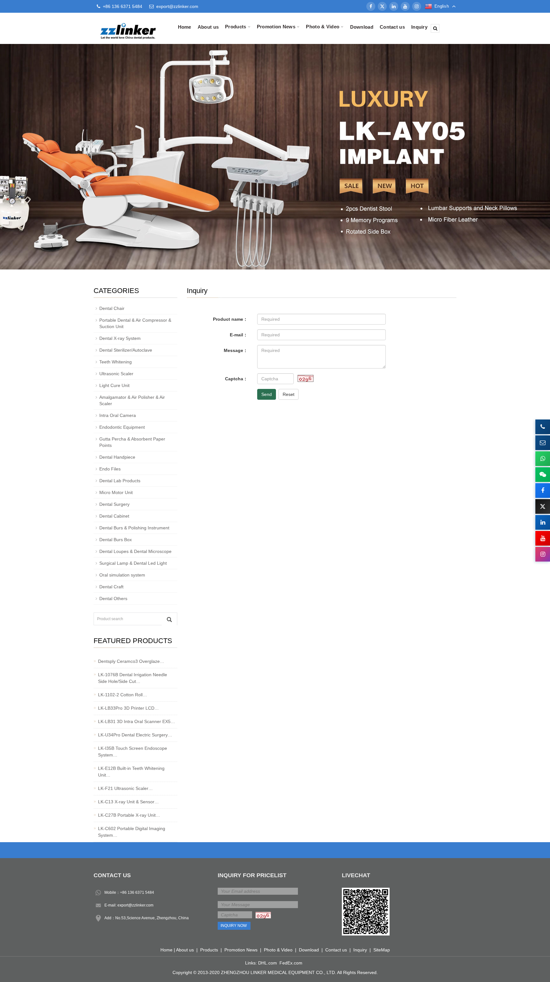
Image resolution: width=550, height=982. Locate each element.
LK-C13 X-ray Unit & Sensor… (128, 801)
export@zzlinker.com (177, 6)
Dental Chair (111, 308)
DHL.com (267, 962)
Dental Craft (111, 586)
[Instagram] (416, 6)
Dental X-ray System (120, 338)
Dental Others (113, 598)
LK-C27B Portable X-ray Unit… (129, 815)
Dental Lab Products (119, 480)
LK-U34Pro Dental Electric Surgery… (135, 734)
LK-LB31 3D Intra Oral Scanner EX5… (136, 721)
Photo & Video (278, 949)
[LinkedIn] (393, 6)
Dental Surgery (114, 504)
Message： (236, 350)
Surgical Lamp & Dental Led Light (133, 563)
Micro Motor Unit (116, 492)
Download (361, 27)
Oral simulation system (122, 574)
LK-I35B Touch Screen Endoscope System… (132, 751)
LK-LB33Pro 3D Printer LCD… (128, 708)
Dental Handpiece (117, 457)
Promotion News (240, 949)
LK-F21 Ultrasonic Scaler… (125, 788)
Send (266, 394)
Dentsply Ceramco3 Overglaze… (131, 661)
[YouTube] (405, 6)
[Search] (435, 28)
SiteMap (381, 949)
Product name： (230, 319)
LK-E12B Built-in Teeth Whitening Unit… (131, 772)
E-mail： (239, 334)
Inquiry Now (234, 925)
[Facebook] (370, 6)
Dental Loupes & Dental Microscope (135, 551)
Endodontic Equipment (122, 427)
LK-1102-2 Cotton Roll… (122, 694)
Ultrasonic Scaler (116, 373)
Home (184, 27)
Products (209, 949)
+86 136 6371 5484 (137, 892)
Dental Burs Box (115, 539)
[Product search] (169, 619)
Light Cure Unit (114, 385)
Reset (288, 394)
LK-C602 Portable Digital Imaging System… (131, 832)
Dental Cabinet (114, 516)
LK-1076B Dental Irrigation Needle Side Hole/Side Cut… (132, 678)
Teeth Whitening (115, 361)
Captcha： (236, 378)
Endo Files (110, 468)
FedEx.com (290, 962)
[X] (382, 6)
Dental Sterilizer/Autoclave (125, 350)
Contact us (392, 27)
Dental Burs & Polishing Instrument (134, 527)
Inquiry (419, 27)
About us (208, 27)
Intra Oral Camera (117, 415)
